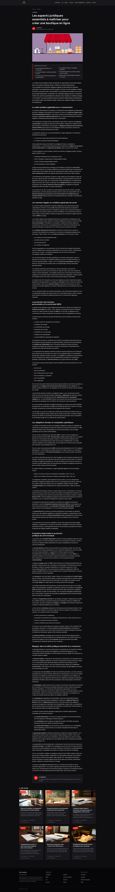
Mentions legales (85, 879)
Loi (62, 2)
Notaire (65, 874)
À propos (41, 780)
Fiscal (94, 2)
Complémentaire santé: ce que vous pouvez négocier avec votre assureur (28, 846)
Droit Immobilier (80, 2)
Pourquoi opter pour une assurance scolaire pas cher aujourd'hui (57, 809)
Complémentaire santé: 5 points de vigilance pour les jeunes (82, 845)
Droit (66, 2)
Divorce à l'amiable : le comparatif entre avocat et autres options (31, 809)
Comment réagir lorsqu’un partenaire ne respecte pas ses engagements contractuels (82, 810)
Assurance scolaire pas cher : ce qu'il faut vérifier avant (55, 845)
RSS (82, 882)
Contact (83, 877)
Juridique (57, 2)
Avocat (71, 2)
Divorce (88, 2)
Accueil (33, 9)
